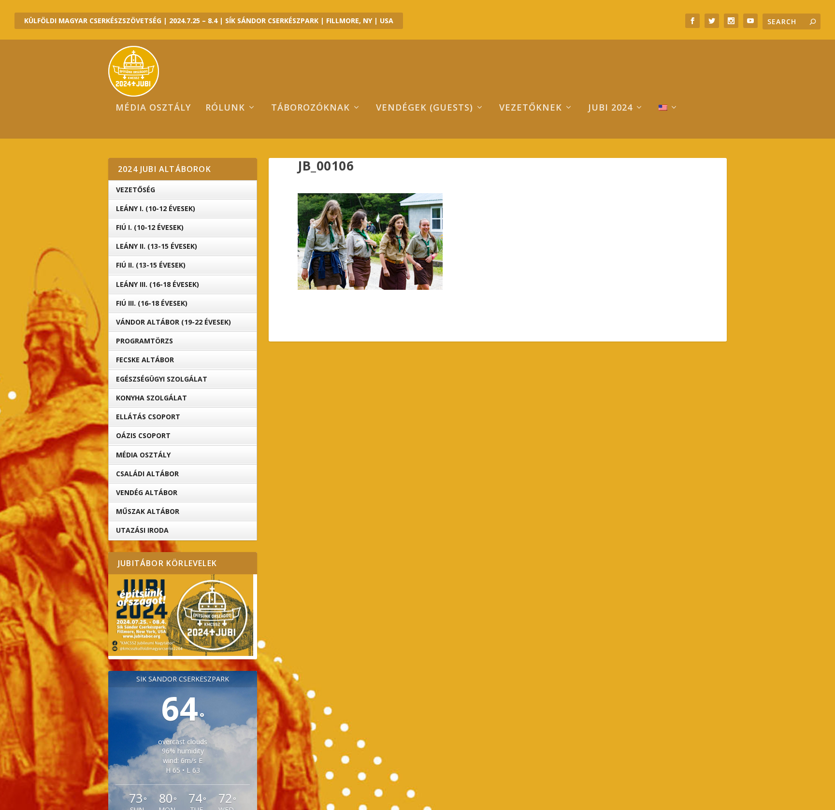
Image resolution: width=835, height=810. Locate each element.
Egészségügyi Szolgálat (161, 379)
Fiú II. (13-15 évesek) (151, 265)
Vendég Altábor (146, 492)
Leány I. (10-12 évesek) (155, 208)
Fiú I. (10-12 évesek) (150, 227)
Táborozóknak (310, 108)
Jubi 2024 (610, 108)
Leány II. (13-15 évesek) (156, 246)
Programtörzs (144, 340)
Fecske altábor (145, 359)
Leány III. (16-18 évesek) (157, 284)
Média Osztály (143, 454)
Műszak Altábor (147, 511)
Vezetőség (135, 189)
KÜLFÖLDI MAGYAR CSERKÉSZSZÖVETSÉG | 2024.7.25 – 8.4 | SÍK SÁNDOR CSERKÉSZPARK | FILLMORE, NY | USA (208, 20)
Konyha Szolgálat (151, 397)
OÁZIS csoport (143, 435)
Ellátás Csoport (148, 416)
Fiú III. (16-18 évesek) (151, 303)
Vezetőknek (530, 108)
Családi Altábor (147, 473)
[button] (370, 241)
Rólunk (225, 108)
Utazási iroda (142, 530)
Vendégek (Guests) (424, 108)
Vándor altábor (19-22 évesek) (173, 322)
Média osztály (153, 108)
